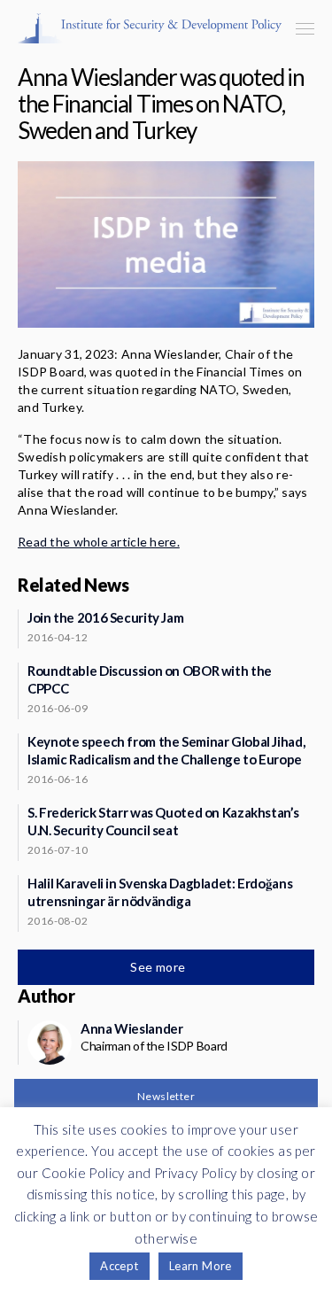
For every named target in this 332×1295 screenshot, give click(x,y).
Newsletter (166, 1096)
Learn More (200, 1266)
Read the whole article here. (99, 541)
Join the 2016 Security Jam (105, 617)
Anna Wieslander (131, 1028)
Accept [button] (119, 1266)
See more (159, 966)
